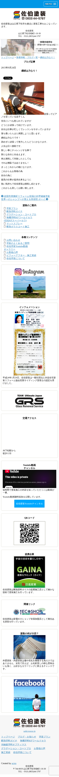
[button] (51, 4)
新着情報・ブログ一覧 (27, 57)
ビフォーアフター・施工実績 (21, 255)
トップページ (7, 57)
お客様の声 (12, 252)
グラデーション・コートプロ (21, 214)
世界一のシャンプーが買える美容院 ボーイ (23, 199)
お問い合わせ (13, 240)
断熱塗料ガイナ (14, 211)
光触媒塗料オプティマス (13, 744)
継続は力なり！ (47, 57)
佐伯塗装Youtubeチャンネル (29, 503)
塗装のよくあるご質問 (17, 243)
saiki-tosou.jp (29, 731)
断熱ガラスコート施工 (17, 226)
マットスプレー (14, 223)
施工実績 (5, 752)
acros (14, 763)
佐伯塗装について (15, 258)
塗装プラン (12, 208)
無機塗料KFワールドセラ (33, 740)
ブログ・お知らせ (27, 736)
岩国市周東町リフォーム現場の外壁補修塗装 (26, 196)
